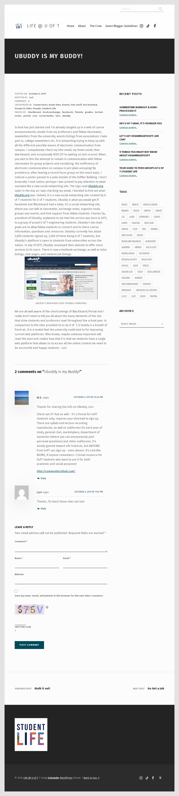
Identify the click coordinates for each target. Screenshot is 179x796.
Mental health (128, 253)
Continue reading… (128, 115)
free (144, 229)
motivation (144, 253)
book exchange (51, 112)
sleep (135, 265)
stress (145, 265)
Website (19, 574)
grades (89, 112)
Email (67, 558)
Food (135, 229)
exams (124, 223)
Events (66, 104)
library (138, 247)
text (57, 115)
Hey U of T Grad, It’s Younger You (140, 123)
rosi (35, 115)
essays (157, 216)
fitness (124, 229)
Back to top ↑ (92, 777)
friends (79, 112)
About (82, 26)
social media (46, 115)
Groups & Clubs (23, 108)
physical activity (129, 259)
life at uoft (151, 247)
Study (140, 271)
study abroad (153, 271)
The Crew (96, 26)
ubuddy (66, 115)
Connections (40, 104)
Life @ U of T (43, 26)
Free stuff (76, 104)
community (144, 216)
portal (26, 115)
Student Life (49, 108)
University (126, 290)
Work (142, 296)
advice (124, 204)
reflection (146, 259)
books (136, 210)
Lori (31, 97)
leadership (150, 241)
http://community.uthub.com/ (56, 471)
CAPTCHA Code (23, 627)
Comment (21, 541)
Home (70, 26)
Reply (43, 478)
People (37, 108)
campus (147, 210)
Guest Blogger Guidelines (121, 26)
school (124, 265)
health (140, 235)
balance (125, 210)
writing (153, 296)
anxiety (135, 204)
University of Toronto (146, 290)
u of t (124, 296)
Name (19, 558)
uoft (133, 296)
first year (149, 223)
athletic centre (150, 204)
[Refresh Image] (47, 606)
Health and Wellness (131, 241)
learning (125, 247)
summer (138, 278)
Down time (55, 104)
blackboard (34, 112)
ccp (123, 216)
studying (125, 278)
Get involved (90, 104)
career (158, 210)
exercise (136, 223)
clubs (131, 216)
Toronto (147, 284)
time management (129, 284)
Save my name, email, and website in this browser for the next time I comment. (59, 595)
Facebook (67, 112)
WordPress (66, 777)
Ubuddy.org (95, 186)
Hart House (126, 235)
